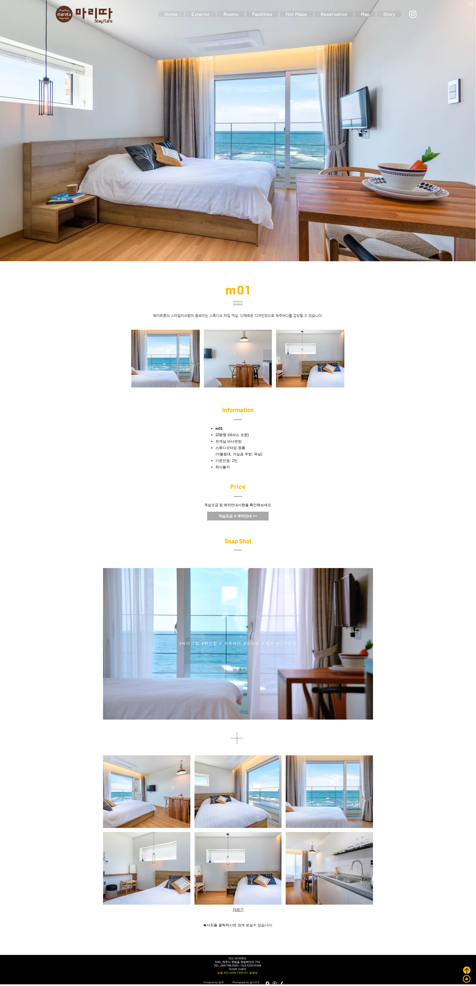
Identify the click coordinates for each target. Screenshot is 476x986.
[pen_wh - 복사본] (282, 983)
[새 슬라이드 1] (238, 710)
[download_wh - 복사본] (274, 983)
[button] (446, 491)
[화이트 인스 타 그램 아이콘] (413, 14)
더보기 (238, 909)
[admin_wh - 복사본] (267, 983)
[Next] (365, 643)
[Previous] (110, 643)
